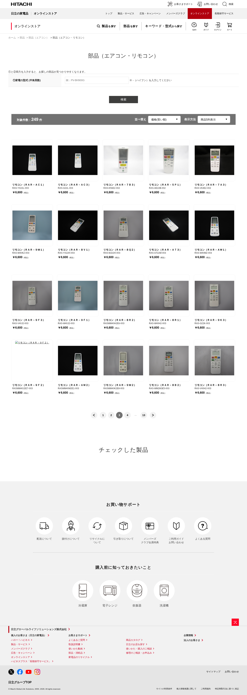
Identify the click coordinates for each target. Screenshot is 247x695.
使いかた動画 (76, 648)
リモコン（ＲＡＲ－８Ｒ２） (119, 320)
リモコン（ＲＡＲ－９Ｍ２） (119, 385)
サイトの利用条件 (164, 689)
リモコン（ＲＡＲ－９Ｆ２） (28, 385)
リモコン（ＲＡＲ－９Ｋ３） (211, 320)
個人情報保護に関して (186, 689)
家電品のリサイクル (79, 657)
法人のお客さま (192, 640)
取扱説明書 (74, 644)
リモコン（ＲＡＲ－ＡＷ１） (211, 249)
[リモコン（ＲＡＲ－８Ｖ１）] (78, 225)
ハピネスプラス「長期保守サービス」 (31, 661)
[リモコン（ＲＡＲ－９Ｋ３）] (214, 296)
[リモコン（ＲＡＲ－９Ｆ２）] (32, 361)
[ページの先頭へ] (235, 622)
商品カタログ (133, 640)
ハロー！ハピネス (20, 640)
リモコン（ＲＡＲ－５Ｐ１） (165, 184)
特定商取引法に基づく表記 (227, 689)
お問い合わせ (232, 671)
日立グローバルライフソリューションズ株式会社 (39, 629)
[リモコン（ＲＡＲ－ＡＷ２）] (78, 361)
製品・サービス (19, 644)
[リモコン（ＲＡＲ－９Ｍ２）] (123, 361)
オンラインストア (20, 657)
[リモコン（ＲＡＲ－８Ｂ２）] (169, 361)
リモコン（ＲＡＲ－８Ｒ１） (165, 320)
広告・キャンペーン (21, 652)
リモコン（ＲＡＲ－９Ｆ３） (28, 320)
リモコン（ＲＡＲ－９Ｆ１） (74, 320)
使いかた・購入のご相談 (139, 648)
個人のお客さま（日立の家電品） (28, 635)
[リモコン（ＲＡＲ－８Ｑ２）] (123, 225)
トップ (108, 13)
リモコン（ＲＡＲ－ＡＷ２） (74, 385)
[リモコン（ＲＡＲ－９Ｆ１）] (78, 296)
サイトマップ (213, 671)
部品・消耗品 (76, 652)
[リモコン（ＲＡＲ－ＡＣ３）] (78, 160)
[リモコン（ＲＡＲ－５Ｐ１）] (169, 160)
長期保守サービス (224, 13)
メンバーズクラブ (175, 13)
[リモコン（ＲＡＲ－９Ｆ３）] (32, 296)
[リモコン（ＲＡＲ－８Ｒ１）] (169, 296)
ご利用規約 (206, 689)
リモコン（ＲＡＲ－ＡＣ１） (28, 184)
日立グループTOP (20, 682)
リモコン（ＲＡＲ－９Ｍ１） (28, 249)
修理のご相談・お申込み (139, 652)
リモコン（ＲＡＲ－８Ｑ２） (119, 249)
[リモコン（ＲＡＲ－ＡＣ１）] (32, 160)
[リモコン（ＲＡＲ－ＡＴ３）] (169, 225)
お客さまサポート (78, 635)
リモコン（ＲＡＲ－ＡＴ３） (165, 249)
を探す (109, 26)
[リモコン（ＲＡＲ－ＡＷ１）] (214, 225)
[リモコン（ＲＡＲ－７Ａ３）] (214, 160)
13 (143, 415)
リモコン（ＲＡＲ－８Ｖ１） (74, 249)
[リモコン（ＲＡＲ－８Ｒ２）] (123, 296)
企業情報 (188, 635)
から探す (163, 26)
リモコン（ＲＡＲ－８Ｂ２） (165, 385)
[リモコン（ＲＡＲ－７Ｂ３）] (123, 160)
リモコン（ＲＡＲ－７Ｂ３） (119, 184)
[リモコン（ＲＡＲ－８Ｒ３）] (214, 361)
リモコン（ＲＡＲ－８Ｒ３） (211, 385)
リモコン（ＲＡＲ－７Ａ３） (211, 184)
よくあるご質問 (77, 640)
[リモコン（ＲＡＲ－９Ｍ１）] (32, 225)
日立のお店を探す (135, 644)
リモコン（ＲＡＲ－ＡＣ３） (74, 184)
